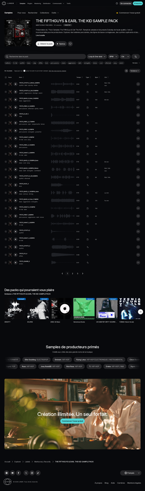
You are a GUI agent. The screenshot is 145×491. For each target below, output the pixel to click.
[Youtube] (12, 472)
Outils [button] (54, 13)
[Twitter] (26, 472)
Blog (106, 483)
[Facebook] (18, 472)
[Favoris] (70, 43)
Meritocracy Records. (42, 462)
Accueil (7, 462)
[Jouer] (18, 32)
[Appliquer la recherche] (7, 56)
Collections (44, 13)
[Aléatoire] (126, 71)
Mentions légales (134, 483)
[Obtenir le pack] (21, 309)
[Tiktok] (38, 472)
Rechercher (32, 13)
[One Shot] (88, 115)
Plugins (29, 3)
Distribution (47, 3)
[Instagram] (32, 472)
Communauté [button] (57, 3)
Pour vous (22, 13)
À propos (98, 483)
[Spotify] (6, 472)
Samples (22, 3)
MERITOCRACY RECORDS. (44, 25)
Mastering (37, 3)
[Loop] (88, 84)
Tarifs (68, 3)
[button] (117, 3)
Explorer (17, 462)
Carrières (121, 483)
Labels (27, 462)
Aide (113, 483)
